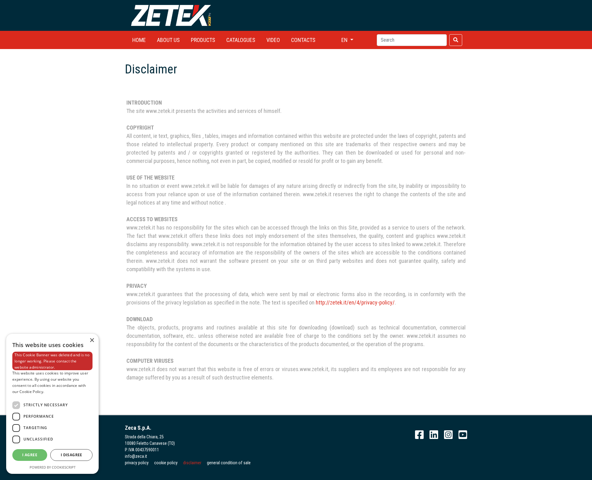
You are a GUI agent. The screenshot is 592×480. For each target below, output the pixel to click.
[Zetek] (171, 15)
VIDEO (273, 40)
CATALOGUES (240, 40)
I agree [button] (29, 454)
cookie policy (166, 462)
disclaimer (192, 462)
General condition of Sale (229, 462)
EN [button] (345, 40)
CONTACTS (303, 40)
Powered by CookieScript (53, 467)
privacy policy (137, 462)
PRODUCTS (203, 40)
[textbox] (412, 40)
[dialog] (52, 404)
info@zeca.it (136, 456)
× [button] (91, 340)
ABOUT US (168, 40)
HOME (139, 40)
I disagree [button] (71, 454)
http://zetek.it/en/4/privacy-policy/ (355, 302)
